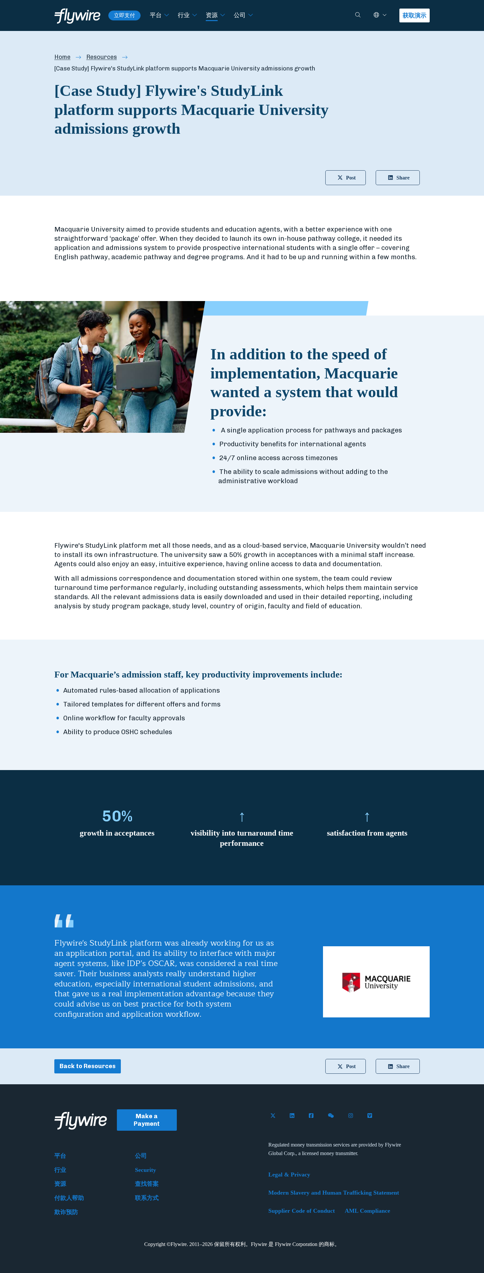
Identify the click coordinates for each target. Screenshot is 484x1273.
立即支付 (124, 15)
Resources (101, 57)
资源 (212, 15)
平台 (156, 15)
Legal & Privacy (289, 1174)
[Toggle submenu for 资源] (222, 15)
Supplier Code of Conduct (301, 1210)
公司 (240, 15)
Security (145, 1170)
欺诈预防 (66, 1212)
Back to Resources (88, 1066)
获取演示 (414, 15)
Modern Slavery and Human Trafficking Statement (333, 1192)
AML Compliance (367, 1210)
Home (62, 57)
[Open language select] (384, 15)
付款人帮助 (69, 1198)
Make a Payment (147, 1120)
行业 (184, 15)
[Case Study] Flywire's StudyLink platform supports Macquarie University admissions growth (184, 68)
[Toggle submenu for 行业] (194, 15)
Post (351, 177)
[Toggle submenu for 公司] (250, 15)
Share (403, 177)
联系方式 (147, 1198)
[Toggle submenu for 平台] (166, 15)
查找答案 (147, 1183)
